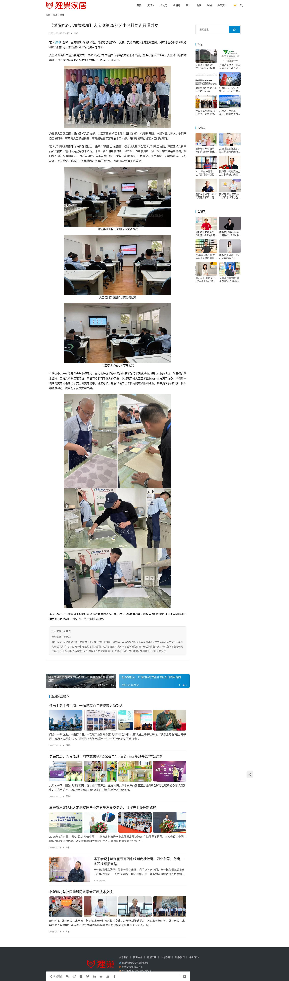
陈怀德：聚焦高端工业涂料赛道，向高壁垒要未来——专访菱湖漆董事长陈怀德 (229, 173)
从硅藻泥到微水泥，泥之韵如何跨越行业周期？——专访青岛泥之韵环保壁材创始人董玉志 (229, 150)
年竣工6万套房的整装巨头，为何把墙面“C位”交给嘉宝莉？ (206, 112)
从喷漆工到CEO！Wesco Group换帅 (205, 67)
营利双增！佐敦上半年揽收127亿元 (206, 89)
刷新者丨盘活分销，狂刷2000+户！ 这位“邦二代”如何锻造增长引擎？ (229, 257)
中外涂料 (194, 957)
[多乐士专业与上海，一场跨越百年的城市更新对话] (117, 720)
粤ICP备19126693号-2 (132, 967)
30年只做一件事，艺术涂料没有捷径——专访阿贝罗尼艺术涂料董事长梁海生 (206, 173)
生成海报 (58, 976)
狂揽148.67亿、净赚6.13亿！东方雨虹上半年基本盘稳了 (229, 90)
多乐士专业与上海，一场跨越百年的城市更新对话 (86, 706)
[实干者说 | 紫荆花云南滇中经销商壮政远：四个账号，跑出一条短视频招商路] (69, 869)
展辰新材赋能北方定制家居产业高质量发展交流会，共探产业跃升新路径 (102, 808)
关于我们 (123, 957)
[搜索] (234, 30)
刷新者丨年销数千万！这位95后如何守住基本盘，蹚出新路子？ (206, 234)
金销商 (176, 5)
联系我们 (180, 957)
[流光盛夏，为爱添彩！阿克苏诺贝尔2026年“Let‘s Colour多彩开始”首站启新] (117, 771)
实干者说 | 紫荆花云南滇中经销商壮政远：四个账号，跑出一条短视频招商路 (138, 861)
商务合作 (137, 957)
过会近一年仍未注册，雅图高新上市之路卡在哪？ (229, 112)
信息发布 (166, 957)
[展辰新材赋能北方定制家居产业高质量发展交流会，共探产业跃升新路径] (117, 822)
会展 (199, 5)
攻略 (209, 5)
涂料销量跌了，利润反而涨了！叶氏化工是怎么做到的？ (229, 67)
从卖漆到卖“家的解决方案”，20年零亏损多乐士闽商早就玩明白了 (229, 280)
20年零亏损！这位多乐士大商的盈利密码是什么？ (206, 257)
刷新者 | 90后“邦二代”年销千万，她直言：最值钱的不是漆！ (206, 280)
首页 (139, 5)
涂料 (76, 33)
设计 (188, 5)
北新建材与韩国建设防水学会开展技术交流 (81, 892)
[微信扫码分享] (68, 976)
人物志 (163, 5)
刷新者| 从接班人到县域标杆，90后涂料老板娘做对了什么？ (229, 234)
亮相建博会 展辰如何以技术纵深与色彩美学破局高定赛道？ (229, 196)
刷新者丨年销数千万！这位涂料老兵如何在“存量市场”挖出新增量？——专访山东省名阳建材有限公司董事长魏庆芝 (206, 150)
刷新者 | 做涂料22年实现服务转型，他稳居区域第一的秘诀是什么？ (206, 196)
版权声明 (152, 957)
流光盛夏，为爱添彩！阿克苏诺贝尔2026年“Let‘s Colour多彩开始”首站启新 (106, 757)
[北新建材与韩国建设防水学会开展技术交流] (117, 906)
